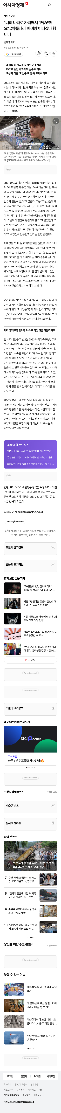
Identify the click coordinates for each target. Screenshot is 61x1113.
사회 (6, 16)
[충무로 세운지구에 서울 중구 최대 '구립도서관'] (48, 916)
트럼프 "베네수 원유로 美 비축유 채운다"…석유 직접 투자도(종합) (30, 464)
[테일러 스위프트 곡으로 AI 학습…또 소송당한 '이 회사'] (12, 639)
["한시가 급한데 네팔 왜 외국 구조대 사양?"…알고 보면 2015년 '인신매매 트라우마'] (48, 901)
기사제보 (31, 1089)
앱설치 (24, 1076)
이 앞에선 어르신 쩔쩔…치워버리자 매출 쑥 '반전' (42, 1005)
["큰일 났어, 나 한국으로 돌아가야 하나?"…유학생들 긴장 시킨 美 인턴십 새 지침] (12, 654)
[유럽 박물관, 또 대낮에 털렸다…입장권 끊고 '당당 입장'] (12, 623)
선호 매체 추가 (15, 54)
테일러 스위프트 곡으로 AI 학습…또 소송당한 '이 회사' (40, 633)
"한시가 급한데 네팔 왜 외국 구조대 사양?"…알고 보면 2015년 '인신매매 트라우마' (22, 897)
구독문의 (20, 1089)
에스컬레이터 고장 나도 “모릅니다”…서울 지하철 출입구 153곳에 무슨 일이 (41, 1022)
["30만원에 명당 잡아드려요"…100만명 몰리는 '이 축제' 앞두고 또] (12, 593)
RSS (40, 1089)
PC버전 (37, 1076)
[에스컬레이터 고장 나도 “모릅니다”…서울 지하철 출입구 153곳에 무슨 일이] (14, 1027)
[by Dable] (52, 945)
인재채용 (34, 1084)
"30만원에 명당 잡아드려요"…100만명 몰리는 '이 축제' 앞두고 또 (39, 588)
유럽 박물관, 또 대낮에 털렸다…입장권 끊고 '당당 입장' (40, 618)
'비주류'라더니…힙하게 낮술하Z (42, 989)
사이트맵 (51, 1076)
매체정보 (37, 1095)
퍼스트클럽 (8, 1089)
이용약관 (26, 1095)
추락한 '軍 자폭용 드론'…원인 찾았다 (41, 1037)
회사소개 (7, 1084)
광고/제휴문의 (21, 1084)
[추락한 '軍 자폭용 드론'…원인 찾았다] (14, 1044)
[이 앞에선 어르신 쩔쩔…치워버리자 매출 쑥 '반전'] (14, 1011)
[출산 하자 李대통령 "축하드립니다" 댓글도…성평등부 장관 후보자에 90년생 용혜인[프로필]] (48, 885)
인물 (13, 16)
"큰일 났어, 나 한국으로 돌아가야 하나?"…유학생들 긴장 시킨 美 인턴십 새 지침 (40, 649)
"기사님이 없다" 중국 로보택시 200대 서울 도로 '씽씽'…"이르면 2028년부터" (30, 451)
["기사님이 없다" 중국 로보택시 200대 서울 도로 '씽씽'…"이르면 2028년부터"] (48, 932)
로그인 (10, 1076)
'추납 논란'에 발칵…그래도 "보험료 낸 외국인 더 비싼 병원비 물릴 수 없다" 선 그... (30, 457)
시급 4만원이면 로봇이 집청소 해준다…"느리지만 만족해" (40, 603)
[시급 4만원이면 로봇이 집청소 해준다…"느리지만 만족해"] (12, 608)
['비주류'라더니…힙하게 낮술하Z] (14, 995)
